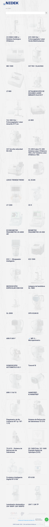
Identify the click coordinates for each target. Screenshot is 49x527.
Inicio (7, 8)
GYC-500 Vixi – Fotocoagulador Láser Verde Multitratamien (36, 39)
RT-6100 (31, 477)
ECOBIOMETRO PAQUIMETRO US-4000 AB (15, 232)
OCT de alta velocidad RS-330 (14, 150)
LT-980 (8, 91)
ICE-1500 (31, 259)
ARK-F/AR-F (10, 338)
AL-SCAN (31, 180)
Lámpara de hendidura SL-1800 (36, 287)
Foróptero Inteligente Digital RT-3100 (14, 478)
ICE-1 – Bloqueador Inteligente (13, 260)
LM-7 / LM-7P (33, 504)
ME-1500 (9, 66)
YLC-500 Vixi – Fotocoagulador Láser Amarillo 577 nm (14, 122)
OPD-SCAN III (33, 313)
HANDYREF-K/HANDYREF (33, 393)
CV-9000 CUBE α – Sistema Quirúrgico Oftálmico (13, 39)
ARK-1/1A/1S (11, 392)
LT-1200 (9, 205)
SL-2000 (9, 313)
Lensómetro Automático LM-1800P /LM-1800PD (15, 505)
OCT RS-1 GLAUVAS (35, 66)
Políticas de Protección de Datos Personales (28, 520)
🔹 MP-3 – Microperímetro (34, 339)
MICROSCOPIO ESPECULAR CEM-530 (14, 287)
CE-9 (30, 205)
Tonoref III (32, 365)
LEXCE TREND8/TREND (15, 180)
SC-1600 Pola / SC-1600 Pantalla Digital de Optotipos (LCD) (37, 450)
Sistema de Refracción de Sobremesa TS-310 (36, 420)
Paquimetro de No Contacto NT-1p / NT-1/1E (14, 421)
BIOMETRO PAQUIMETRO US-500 (36, 231)
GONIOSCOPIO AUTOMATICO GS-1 (13, 366)
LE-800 (31, 120)
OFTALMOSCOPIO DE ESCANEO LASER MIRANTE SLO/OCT (36, 93)
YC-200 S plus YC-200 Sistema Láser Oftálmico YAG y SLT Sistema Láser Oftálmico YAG (37, 152)
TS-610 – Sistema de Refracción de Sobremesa (14, 450)
